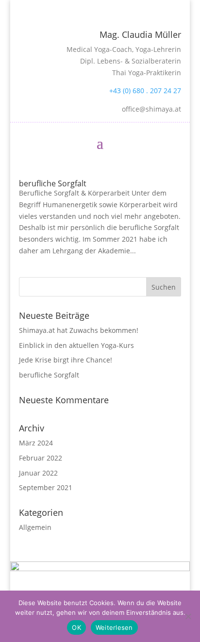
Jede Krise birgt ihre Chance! (65, 359)
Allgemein (35, 527)
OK (76, 627)
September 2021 (45, 487)
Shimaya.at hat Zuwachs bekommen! (78, 330)
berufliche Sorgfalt (52, 183)
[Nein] (188, 616)
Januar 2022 (38, 472)
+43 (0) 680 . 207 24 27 (145, 90)
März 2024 (36, 442)
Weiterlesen (114, 627)
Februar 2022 (40, 457)
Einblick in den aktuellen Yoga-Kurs (76, 345)
